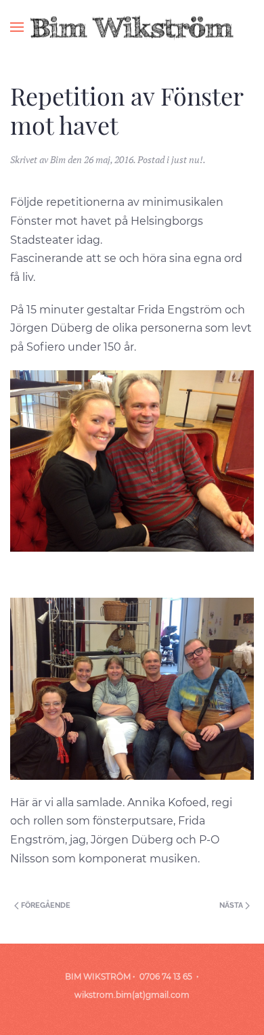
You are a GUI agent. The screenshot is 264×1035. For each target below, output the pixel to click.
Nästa (232, 905)
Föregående (44, 905)
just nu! (187, 159)
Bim (58, 159)
